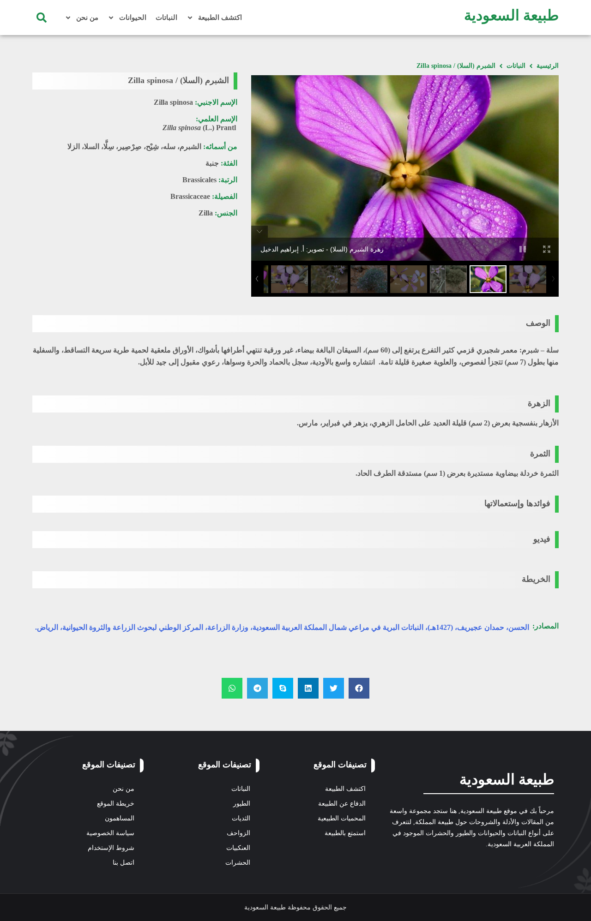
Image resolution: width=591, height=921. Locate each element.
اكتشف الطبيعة (220, 17)
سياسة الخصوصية (110, 833)
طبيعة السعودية (511, 15)
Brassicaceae (190, 196)
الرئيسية (548, 65)
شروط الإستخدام (111, 847)
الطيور (241, 803)
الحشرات (237, 862)
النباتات (166, 17)
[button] (41, 17)
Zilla (206, 213)
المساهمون (119, 818)
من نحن (87, 17)
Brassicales (199, 180)
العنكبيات (238, 847)
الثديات (241, 818)
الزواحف (238, 833)
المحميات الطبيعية (342, 818)
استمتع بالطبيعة (345, 833)
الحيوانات (132, 17)
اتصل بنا (123, 862)
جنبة (212, 163)
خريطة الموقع (115, 803)
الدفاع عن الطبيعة (342, 803)
